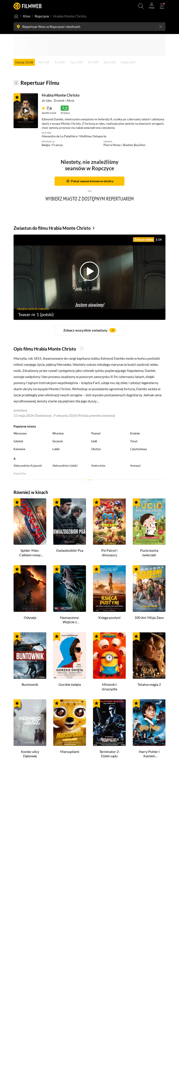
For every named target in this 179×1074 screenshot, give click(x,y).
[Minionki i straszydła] (109, 655)
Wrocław (58, 433)
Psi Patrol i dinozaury (109, 552)
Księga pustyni (109, 617)
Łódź (94, 441)
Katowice (19, 449)
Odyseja (30, 617)
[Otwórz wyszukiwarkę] (141, 6)
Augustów (20, 473)
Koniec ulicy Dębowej (30, 753)
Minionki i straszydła (109, 686)
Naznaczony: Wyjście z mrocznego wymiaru (69, 620)
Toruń (133, 441)
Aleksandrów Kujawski (28, 465)
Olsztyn (96, 449)
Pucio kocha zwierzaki (149, 552)
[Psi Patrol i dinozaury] (109, 521)
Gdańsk (18, 441)
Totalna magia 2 (149, 684)
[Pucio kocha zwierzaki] (149, 521)
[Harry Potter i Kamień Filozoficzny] (149, 722)
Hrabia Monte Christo (60, 95)
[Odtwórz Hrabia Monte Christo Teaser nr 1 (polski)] (26, 110)
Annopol (135, 465)
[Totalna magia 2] (149, 655)
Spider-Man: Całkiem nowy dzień (30, 552)
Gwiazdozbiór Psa (69, 550)
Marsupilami (69, 751)
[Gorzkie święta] (69, 655)
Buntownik (30, 684)
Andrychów (98, 465)
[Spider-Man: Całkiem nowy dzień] (30, 521)
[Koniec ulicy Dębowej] (30, 722)
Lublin (56, 449)
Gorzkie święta (70, 684)
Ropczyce (42, 16)
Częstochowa (138, 449)
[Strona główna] (16, 16)
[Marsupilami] (69, 722)
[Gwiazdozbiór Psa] (69, 521)
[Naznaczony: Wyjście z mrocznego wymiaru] (69, 588)
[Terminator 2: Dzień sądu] (109, 722)
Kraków (135, 433)
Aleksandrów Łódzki (64, 465)
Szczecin (57, 441)
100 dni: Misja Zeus (149, 617)
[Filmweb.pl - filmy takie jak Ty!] (27, 6)
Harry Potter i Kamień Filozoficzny (149, 754)
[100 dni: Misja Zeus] (149, 588)
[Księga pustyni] (109, 588)
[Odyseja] (30, 588)
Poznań (95, 433)
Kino (26, 16)
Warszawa (20, 433)
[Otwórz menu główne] (161, 6)
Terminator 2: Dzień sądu (109, 753)
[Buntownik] (30, 655)
